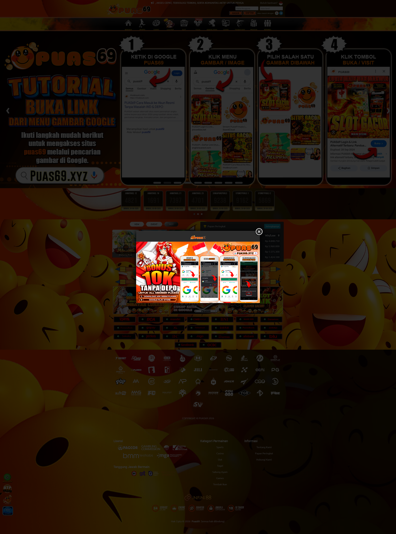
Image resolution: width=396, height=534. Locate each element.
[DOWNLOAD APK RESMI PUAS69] (198, 272)
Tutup (259, 231)
